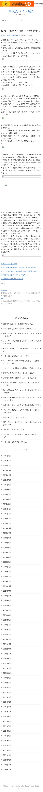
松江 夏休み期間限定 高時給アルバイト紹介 (18, 268)
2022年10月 (7, 654)
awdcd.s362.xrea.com (10, 35)
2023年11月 (7, 591)
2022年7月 (7, 668)
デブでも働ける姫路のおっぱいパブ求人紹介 (19, 378)
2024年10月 (7, 538)
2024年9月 (7, 543)
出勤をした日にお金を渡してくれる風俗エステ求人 (22, 405)
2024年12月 (7, 528)
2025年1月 (7, 523)
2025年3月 (7, 514)
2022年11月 (7, 649)
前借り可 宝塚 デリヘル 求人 (13, 430)
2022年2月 (7, 692)
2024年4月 (7, 567)
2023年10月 (7, 596)
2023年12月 (7, 586)
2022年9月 (7, 659)
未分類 (3, 283)
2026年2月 (7, 461)
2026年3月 (7, 456)
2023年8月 (7, 605)
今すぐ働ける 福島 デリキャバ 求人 (16, 356)
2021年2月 (7, 750)
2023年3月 (7, 630)
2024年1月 (7, 581)
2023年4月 (7, 625)
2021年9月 (7, 717)
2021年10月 (7, 712)
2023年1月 (7, 639)
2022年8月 (7, 663)
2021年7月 (7, 726)
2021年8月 (7, 721)
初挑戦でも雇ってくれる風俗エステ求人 (18, 324)
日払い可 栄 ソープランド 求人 (14, 417)
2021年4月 (7, 741)
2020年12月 (7, 760)
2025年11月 (7, 475)
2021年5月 (7, 736)
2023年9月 (7, 601)
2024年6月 (7, 557)
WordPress (21, 789)
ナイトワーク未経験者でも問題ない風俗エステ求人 (22, 368)
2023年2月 (7, 634)
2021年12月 (7, 702)
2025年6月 (7, 499)
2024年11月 (7, 533)
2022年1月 (7, 697)
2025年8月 (7, 490)
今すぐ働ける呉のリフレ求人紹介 (15, 442)
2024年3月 (7, 572)
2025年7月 (7, 494)
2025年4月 (7, 509)
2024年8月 (7, 548)
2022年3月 (7, 688)
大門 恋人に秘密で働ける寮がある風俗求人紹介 (19, 271)
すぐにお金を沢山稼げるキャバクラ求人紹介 (19, 329)
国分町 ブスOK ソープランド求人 (13, 275)
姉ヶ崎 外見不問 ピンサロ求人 (12, 279)
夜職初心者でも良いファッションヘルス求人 (19, 373)
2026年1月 (7, 465)
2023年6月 (7, 615)
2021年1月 (7, 755)
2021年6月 (7, 731)
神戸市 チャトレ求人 (9, 264)
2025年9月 (7, 485)
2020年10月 (7, 770)
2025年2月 (7, 519)
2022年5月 (7, 678)
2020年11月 (7, 765)
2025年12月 (7, 470)
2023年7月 (7, 610)
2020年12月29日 (27, 35)
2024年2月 (7, 577)
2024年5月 (7, 562)
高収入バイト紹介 (21, 11)
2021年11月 (7, 707)
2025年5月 (7, 504)
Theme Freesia (29, 786)
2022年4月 (7, 683)
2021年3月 (7, 745)
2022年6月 (7, 673)
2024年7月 (7, 552)
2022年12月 (7, 644)
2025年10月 (7, 480)
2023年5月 (7, 620)
